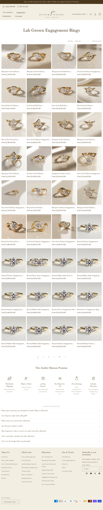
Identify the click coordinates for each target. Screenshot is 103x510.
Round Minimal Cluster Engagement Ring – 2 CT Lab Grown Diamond (88, 344)
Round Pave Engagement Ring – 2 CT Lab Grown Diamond (89, 310)
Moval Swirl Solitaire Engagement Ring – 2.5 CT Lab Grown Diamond (88, 105)
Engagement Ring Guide (49, 477)
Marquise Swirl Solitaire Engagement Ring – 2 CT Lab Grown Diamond (62, 140)
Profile (4, 478)
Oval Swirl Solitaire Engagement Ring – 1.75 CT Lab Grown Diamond (89, 72)
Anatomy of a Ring (48, 481)
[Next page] (65, 357)
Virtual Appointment (68, 460)
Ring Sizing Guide (47, 470)
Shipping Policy (27, 478)
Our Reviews (5, 475)
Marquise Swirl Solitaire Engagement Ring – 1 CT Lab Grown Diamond (12, 72)
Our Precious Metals (48, 484)
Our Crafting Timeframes (10, 464)
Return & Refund (27, 475)
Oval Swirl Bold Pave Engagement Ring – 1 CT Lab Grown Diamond (37, 105)
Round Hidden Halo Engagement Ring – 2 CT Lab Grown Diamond (89, 276)
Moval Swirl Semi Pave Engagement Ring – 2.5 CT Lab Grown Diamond (13, 140)
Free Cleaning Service (29, 457)
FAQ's (63, 467)
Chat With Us (66, 457)
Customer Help (67, 471)
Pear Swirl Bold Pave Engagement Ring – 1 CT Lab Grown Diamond (62, 105)
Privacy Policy (26, 471)
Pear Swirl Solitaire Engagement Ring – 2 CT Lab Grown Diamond (89, 173)
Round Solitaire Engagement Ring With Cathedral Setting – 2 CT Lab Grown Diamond (13, 310)
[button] (8, 12)
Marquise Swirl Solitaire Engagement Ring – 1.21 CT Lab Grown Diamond (88, 140)
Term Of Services (27, 482)
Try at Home (5, 471)
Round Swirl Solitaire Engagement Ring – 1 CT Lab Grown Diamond (37, 208)
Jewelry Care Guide (48, 474)
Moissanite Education (49, 460)
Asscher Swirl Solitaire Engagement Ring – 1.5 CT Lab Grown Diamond (38, 173)
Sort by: (70, 41)
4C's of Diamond (47, 457)
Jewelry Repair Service (29, 464)
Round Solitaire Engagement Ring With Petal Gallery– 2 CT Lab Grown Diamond (13, 276)
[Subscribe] (99, 469)
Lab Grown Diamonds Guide (49, 465)
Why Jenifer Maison (8, 460)
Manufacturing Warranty (29, 467)
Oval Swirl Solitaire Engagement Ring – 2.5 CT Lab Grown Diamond (38, 241)
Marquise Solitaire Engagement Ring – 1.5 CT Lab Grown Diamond (63, 208)
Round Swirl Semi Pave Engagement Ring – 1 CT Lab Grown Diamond (12, 241)
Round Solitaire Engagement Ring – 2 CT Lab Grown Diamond (87, 241)
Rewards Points (7, 467)
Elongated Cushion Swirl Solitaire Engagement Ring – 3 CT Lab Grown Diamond (63, 173)
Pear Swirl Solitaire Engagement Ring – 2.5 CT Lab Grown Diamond (38, 140)
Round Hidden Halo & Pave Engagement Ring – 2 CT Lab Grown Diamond (62, 276)
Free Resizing (26, 460)
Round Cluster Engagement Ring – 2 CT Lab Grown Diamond (64, 310)
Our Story (5, 457)
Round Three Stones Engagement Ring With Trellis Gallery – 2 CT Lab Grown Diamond (39, 276)
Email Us (65, 464)
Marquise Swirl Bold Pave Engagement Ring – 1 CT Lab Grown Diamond (62, 72)
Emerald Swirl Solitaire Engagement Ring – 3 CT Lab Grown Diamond (12, 105)
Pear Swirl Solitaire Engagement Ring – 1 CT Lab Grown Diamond (14, 208)
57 (59, 357)
